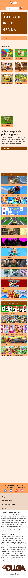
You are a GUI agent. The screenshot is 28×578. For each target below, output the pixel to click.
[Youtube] (16, 490)
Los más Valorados (6, 46)
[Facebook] (11, 490)
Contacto (5, 508)
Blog (3, 497)
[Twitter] (5, 490)
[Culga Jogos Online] (14, 567)
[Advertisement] (14, 100)
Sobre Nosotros (7, 500)
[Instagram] (21, 490)
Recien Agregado (6, 38)
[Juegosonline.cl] (14, 2)
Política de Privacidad (8, 504)
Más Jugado (5, 42)
